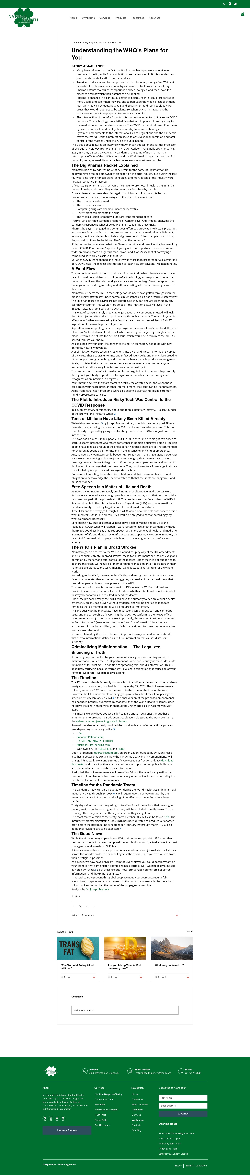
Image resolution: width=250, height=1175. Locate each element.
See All (189, 931)
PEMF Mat (100, 1114)
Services (136, 1114)
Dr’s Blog (136, 1130)
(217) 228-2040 (193, 1073)
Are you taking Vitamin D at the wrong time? (124, 967)
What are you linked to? (169, 965)
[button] (154, 18)
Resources (137, 1109)
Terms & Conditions (196, 1165)
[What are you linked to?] (172, 948)
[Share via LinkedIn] (87, 906)
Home (135, 1094)
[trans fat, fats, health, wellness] (78, 948)
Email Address (142, 1069)
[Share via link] (94, 906)
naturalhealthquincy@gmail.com (153, 1073)
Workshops (138, 1120)
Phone (188, 1069)
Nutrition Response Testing (109, 1094)
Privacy (178, 1165)
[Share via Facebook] (72, 906)
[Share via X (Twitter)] (80, 906)
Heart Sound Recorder (106, 1109)
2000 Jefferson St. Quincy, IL (104, 1073)
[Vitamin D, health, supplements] (125, 948)
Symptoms (137, 1099)
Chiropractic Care (104, 1099)
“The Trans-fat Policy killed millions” (77, 967)
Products (136, 1125)
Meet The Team (140, 1104)
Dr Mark (76, 896)
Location (93, 1069)
